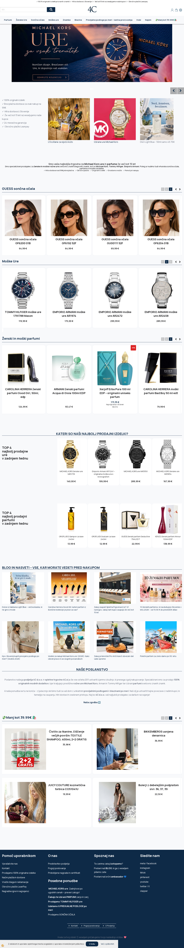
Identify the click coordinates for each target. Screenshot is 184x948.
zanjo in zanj (68, 897)
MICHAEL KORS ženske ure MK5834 (167, 472)
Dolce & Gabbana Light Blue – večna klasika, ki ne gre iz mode (22, 608)
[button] (179, 189)
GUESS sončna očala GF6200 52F (115, 241)
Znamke (67, 19)
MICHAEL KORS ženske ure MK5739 (71, 472)
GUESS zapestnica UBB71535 (66, 785)
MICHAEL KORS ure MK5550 (136, 471)
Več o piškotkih (107, 944)
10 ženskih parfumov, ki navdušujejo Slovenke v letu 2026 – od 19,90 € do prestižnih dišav (160, 608)
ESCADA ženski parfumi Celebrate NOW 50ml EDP (158, 787)
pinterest (144, 877)
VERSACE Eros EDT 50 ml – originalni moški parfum (161, 391)
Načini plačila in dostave (13, 877)
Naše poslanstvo (92, 669)
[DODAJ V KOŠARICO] (71, 461)
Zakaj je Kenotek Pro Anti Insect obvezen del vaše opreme (114, 657)
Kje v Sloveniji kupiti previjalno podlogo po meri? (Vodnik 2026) (20, 657)
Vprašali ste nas (10, 863)
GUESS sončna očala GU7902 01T (23, 241)
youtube (144, 881)
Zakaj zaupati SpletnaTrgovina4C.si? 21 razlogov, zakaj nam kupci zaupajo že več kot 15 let (114, 610)
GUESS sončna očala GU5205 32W (68, 241)
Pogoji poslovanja (57, 868)
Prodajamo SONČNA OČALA (61, 914)
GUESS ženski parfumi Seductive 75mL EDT (135, 537)
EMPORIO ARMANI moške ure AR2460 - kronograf (161, 314)
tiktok (143, 872)
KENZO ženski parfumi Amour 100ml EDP (168, 537)
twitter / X (145, 886)
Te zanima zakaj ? (108, 863)
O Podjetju (110, 925)
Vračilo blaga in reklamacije (15, 882)
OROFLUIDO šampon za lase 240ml (71, 537)
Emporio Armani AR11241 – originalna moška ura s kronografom (115, 315)
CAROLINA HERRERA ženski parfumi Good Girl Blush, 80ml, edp (23, 393)
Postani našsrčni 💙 (110, 876)
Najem (148, 19)
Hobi (138, 19)
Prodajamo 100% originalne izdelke (19, 872)
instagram (145, 868)
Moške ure (53, 19)
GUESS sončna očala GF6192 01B (160, 241)
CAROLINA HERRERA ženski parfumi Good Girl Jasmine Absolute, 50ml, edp (69, 393)
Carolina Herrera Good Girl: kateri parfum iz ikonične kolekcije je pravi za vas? (67, 608)
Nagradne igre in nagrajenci (15, 891)
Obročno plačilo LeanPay (14, 886)
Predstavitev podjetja (59, 863)
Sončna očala (37, 19)
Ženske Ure (21, 19)
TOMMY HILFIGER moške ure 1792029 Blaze (23, 314)
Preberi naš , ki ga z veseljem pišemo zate (111, 870)
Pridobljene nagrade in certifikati (64, 872)
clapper (144, 890)
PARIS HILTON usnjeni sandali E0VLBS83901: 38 (158, 733)
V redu (92, 943)
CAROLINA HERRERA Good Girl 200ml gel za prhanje (115, 391)
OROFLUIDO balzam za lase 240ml (103, 537)
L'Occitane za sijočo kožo (60, 141)
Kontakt (6, 868)
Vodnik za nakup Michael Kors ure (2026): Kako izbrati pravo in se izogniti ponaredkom (68, 657)
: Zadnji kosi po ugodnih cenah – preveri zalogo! (65, 890)
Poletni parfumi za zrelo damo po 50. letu (158, 656)
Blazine (78, 19)
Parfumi (8, 19)
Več (71, 455)
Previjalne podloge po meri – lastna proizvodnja (109, 19)
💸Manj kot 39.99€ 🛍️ (166, 19)
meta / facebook (148, 863)
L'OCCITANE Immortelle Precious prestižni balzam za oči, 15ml (66, 735)
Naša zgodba (91, 702)
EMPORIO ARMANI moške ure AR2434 (69, 314)
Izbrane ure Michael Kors (106, 141)
